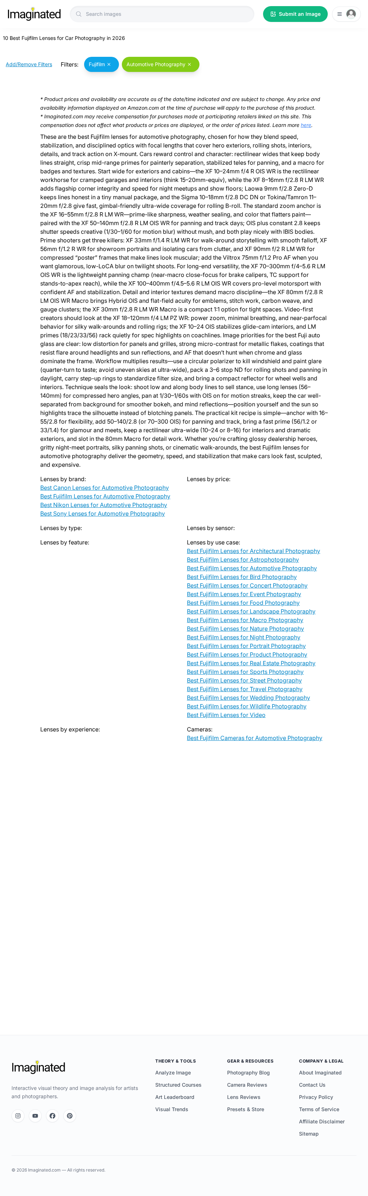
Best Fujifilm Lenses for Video (226, 714)
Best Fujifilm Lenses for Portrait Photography (246, 645)
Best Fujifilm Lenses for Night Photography (243, 637)
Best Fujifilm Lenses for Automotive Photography (105, 496)
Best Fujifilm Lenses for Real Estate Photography (251, 663)
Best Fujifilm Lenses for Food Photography (243, 602)
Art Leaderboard (174, 1097)
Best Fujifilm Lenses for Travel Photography (245, 689)
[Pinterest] (69, 1115)
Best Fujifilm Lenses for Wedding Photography (248, 697)
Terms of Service (319, 1109)
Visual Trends (171, 1109)
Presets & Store (245, 1109)
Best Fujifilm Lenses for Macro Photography (245, 620)
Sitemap (309, 1134)
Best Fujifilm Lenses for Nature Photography (245, 628)
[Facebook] (52, 1115)
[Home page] (34, 14)
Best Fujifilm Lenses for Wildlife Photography (247, 706)
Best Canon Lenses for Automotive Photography (104, 487)
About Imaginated (320, 1072)
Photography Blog (248, 1072)
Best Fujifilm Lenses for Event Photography (244, 594)
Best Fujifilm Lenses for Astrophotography (243, 559)
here (306, 125)
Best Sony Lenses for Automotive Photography (102, 513)
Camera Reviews (247, 1085)
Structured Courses (178, 1085)
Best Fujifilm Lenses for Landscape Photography (251, 611)
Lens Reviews (244, 1097)
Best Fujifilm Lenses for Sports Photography (245, 671)
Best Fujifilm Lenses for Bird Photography (242, 576)
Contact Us (312, 1085)
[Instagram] (18, 1115)
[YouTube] (35, 1115)
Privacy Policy (316, 1097)
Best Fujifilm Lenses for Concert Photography (247, 585)
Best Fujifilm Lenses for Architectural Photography (253, 550)
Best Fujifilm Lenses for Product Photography (247, 654)
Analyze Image (173, 1072)
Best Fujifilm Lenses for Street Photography (244, 680)
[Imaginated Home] (38, 1067)
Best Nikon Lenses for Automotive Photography (103, 504)
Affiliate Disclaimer (322, 1121)
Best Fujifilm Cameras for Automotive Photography (254, 737)
